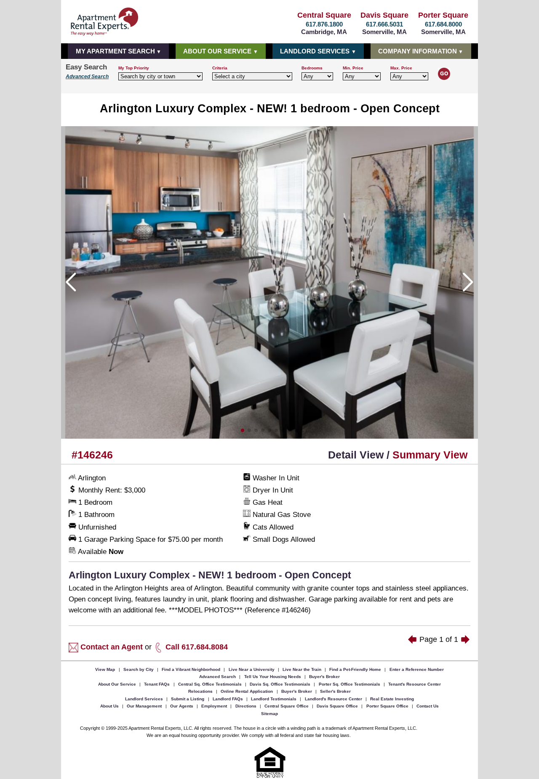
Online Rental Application (247, 691)
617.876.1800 (324, 24)
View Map (105, 669)
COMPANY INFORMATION (417, 51)
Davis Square (384, 15)
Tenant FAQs (157, 683)
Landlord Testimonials (274, 698)
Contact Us (427, 706)
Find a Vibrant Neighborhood (191, 669)
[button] (242, 430)
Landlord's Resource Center (334, 698)
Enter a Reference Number (417, 669)
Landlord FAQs (228, 698)
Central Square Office (287, 706)
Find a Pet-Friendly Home (355, 669)
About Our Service (117, 683)
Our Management (145, 706)
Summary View (429, 455)
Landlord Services (144, 698)
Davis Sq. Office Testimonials (281, 683)
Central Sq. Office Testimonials (210, 683)
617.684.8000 (443, 24)
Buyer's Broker (324, 676)
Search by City (139, 669)
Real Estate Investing (392, 698)
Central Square (324, 15)
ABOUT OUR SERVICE (217, 51)
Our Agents (182, 706)
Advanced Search (87, 76)
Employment (214, 706)
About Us (110, 706)
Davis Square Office (338, 706)
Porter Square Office (388, 706)
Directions (246, 706)
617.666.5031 (384, 24)
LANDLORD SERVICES (315, 51)
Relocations (201, 691)
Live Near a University (252, 669)
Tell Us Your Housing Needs (273, 676)
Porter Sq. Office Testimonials (350, 683)
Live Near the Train (303, 669)
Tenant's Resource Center (414, 683)
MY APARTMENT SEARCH (115, 51)
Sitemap (269, 713)
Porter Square (443, 15)
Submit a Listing (188, 698)
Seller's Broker (335, 691)
